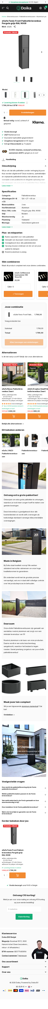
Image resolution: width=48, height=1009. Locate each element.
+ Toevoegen (18, 294)
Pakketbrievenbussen (27, 16)
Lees (6, 186)
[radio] (6, 95)
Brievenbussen (12, 16)
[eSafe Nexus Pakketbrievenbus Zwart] (14, 374)
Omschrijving (9, 166)
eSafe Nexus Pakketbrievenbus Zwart (12, 390)
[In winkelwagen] (14, 416)
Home (4, 16)
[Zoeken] (7, 8)
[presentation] (39, 95)
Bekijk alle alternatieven (12, 424)
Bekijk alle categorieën (3, 8)
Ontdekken (8, 715)
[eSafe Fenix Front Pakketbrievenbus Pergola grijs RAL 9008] (14, 835)
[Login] (40, 8)
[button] (2, 2)
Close (24, 961)
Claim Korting (24, 917)
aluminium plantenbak (30, 706)
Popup (27, 103)
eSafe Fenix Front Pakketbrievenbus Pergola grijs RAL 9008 (13, 852)
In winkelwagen (27, 112)
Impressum (23, 956)
